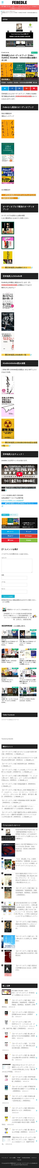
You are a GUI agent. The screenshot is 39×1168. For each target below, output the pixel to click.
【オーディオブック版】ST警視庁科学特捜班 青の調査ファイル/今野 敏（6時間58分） (23, 1089)
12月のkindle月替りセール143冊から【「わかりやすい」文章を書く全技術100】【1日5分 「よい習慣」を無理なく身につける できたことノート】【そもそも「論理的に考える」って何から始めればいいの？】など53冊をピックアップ (19, 910)
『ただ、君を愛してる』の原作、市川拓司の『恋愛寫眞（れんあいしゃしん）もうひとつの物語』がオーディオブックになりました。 (26, 862)
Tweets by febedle (7, 739)
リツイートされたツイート (10, 719)
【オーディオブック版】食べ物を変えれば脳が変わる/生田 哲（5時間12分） (26, 953)
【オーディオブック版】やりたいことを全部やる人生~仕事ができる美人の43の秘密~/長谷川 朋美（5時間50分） (18, 1121)
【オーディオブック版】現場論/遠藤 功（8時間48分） (19, 784)
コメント (4, 557)
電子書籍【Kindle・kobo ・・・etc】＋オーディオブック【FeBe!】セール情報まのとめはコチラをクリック (20, 7)
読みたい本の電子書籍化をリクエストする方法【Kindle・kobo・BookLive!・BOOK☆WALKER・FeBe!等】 (26, 847)
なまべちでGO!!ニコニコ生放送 (11, 500)
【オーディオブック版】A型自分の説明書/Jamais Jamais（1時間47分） (26, 968)
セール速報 (13, 1157)
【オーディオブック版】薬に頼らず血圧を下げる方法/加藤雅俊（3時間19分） (23, 1036)
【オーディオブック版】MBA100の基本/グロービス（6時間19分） (23, 1110)
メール (3, 582)
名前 (2, 575)
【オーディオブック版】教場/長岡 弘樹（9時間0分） (18, 764)
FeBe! (19, 1157)
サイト (3, 589)
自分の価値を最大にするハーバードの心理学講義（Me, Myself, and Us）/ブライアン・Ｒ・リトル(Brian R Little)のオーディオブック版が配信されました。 (26, 878)
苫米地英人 (14, 514)
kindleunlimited (26, 1157)
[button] (8, 31)
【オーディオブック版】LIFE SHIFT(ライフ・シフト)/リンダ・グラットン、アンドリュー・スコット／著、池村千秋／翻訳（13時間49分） (18, 1025)
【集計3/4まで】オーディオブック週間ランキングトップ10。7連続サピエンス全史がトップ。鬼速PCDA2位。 (18, 1141)
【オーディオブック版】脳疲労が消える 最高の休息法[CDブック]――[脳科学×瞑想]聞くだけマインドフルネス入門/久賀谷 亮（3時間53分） (19, 814)
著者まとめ (6, 514)
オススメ (34, 1157)
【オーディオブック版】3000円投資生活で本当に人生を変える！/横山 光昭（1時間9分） (24, 1079)
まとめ (19, 1159)
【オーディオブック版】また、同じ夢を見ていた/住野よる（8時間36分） (26, 938)
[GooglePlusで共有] (26, 88)
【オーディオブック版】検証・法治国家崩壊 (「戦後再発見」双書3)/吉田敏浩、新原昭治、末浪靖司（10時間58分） (26, 891)
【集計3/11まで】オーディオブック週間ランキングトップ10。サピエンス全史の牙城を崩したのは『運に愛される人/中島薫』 (18, 1068)
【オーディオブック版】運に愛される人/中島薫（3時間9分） (23, 1131)
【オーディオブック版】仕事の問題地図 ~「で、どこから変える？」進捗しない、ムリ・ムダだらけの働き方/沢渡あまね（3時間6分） (19, 778)
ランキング (5, 1157)
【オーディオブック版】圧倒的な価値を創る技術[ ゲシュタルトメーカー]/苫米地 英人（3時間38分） (26, 925)
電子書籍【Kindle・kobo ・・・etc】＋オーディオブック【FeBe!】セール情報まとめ (23, 993)
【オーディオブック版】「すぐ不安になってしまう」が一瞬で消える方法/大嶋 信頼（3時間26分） (18, 1047)
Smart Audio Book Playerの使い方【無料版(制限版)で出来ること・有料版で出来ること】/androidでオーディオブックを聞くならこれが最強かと (26, 834)
